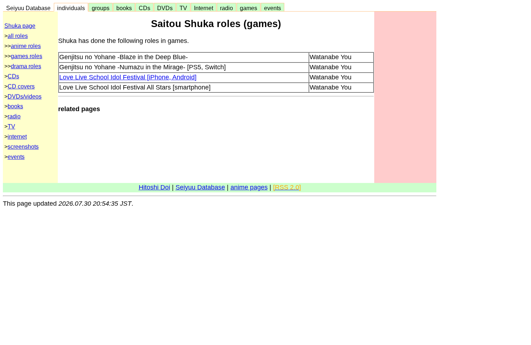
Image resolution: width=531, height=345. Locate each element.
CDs (144, 8)
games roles (26, 56)
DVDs (165, 8)
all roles (18, 36)
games (248, 8)
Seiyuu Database (28, 8)
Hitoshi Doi (154, 187)
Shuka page (19, 26)
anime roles (26, 46)
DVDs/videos (25, 96)
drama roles (26, 66)
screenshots (23, 147)
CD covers (21, 86)
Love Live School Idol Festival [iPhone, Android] (128, 77)
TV (183, 8)
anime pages (249, 187)
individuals (71, 8)
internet (17, 137)
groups (100, 8)
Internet (203, 8)
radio (226, 8)
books (124, 8)
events (272, 8)
